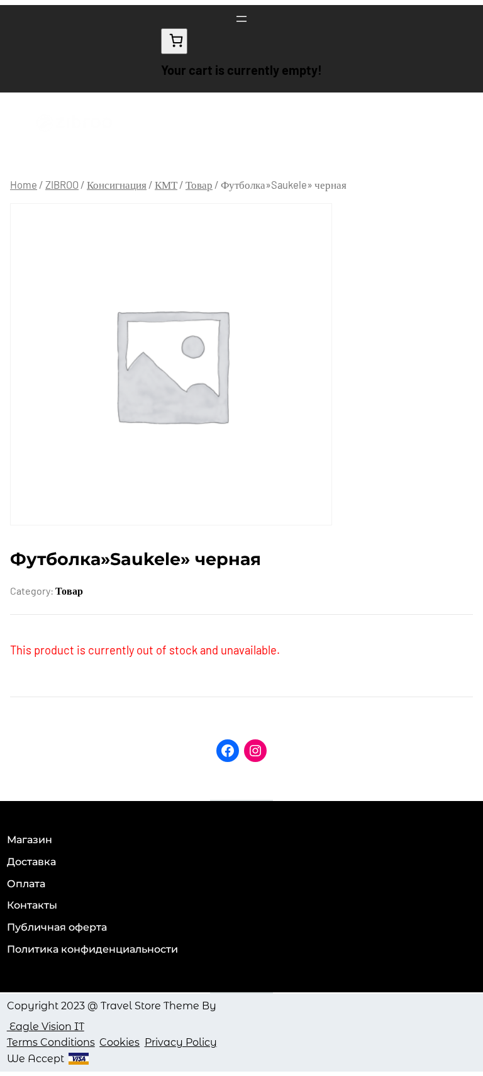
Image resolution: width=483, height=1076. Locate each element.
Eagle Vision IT (45, 1027)
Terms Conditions (51, 1042)
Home (23, 184)
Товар (199, 184)
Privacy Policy (181, 1042)
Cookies (119, 1042)
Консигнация (117, 184)
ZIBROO (62, 184)
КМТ (166, 184)
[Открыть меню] (241, 18)
